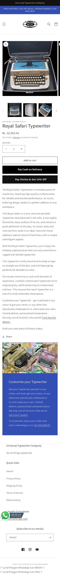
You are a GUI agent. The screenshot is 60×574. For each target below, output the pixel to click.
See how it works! (18, 414)
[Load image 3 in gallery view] (45, 110)
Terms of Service (14, 492)
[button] (4, 24)
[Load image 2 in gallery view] (30, 110)
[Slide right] (56, 110)
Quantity (6, 142)
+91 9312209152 (42, 425)
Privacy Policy (13, 478)
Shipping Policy (14, 485)
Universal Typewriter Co (26, 564)
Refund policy (13, 500)
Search (9, 471)
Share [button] (9, 336)
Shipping (16, 137)
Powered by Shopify (41, 564)
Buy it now (30, 179)
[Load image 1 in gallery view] (14, 110)
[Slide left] (3, 110)
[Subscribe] (49, 537)
